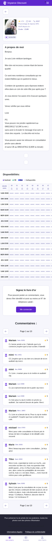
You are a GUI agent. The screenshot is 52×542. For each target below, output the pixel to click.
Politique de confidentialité (35, 532)
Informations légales (14, 532)
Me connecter (26, 309)
